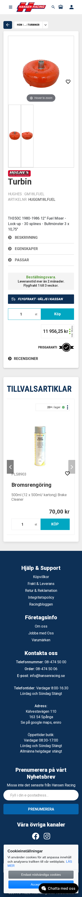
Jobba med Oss (41, 633)
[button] (10, 7)
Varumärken (41, 640)
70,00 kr (59, 511)
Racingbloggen (41, 604)
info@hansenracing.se (47, 676)
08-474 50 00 (55, 662)
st (36, 314)
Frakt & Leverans (41, 584)
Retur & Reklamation (41, 590)
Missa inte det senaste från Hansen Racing (41, 785)
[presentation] (10, 467)
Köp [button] (57, 314)
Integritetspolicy (41, 597)
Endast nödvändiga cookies (41, 874)
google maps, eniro (46, 722)
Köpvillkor (41, 577)
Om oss (41, 626)
